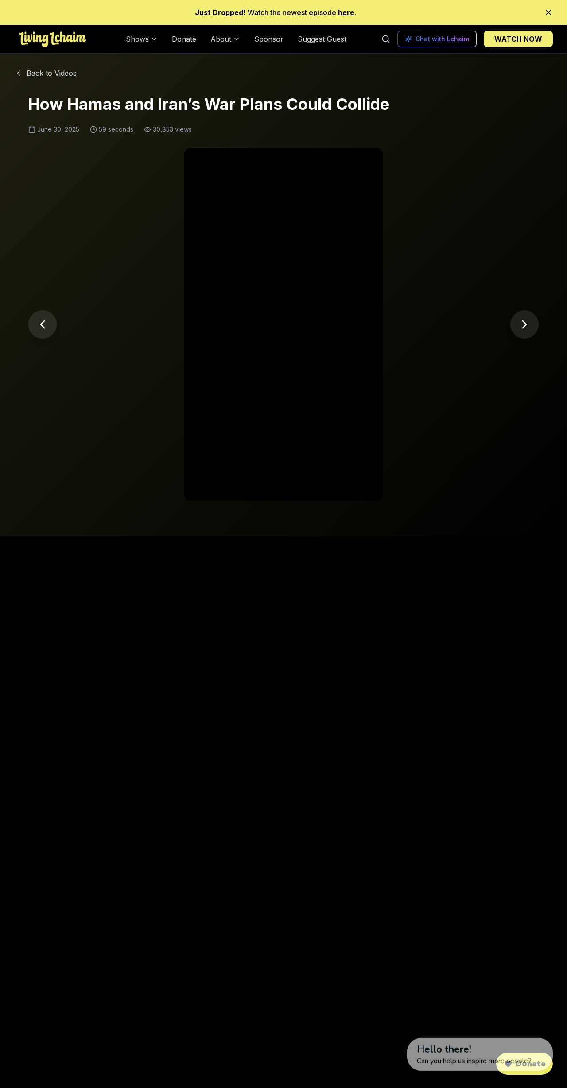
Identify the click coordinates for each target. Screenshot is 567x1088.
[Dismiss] (399, 1018)
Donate (184, 39)
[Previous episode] (42, 324)
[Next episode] (524, 324)
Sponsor (269, 39)
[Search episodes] (385, 39)
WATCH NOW (518, 39)
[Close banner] (548, 12)
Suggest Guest (322, 39)
